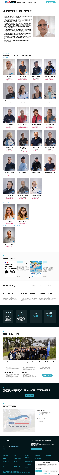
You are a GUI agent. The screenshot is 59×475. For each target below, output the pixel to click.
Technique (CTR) (27, 462)
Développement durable (6, 464)
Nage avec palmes (17, 466)
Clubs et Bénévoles (6, 461)
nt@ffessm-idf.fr (11, 103)
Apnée (15, 455)
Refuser (46, 471)
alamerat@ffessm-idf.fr (23, 175)
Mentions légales (6, 472)
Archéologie (16, 456)
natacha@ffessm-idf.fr (9, 223)
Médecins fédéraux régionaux (39, 456)
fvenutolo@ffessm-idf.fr (9, 175)
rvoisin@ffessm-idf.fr (49, 150)
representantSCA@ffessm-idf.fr (50, 175)
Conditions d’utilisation (26, 472)
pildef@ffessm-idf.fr (36, 150)
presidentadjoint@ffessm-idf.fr (23, 79)
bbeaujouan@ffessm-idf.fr (36, 175)
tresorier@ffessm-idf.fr (9, 127)
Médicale (15, 461)
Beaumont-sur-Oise (38, 458)
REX (3, 466)
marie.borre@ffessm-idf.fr (23, 223)
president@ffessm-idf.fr (9, 79)
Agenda (4, 458)
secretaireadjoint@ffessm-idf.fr (50, 103)
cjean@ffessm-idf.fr (9, 150)
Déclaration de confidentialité (46, 473)
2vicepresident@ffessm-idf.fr (50, 79)
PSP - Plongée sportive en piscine (28, 459)
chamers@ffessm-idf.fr (36, 127)
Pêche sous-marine (27, 455)
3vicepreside (6, 103)
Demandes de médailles (6, 456)
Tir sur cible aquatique (28, 464)
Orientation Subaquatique (28, 461)
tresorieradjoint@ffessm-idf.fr (23, 127)
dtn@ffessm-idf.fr (9, 246)
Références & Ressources (7, 463)
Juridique (15, 463)
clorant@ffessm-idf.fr (22, 198)
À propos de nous (5, 455)
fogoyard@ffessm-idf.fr (36, 198)
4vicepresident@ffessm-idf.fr (23, 103)
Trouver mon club (37, 455)
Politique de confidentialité (15, 472)
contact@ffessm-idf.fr (14, 446)
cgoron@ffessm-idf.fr (9, 198)
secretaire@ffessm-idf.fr (36, 103)
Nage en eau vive (16, 464)
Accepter (38, 471)
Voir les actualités (48, 455)
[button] (57, 462)
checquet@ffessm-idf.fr (50, 127)
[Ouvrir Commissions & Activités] (25, 2)
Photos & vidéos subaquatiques (27, 457)
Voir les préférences (53, 471)
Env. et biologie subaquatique (18, 458)
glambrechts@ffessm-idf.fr (22, 151)
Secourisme (26, 467)
